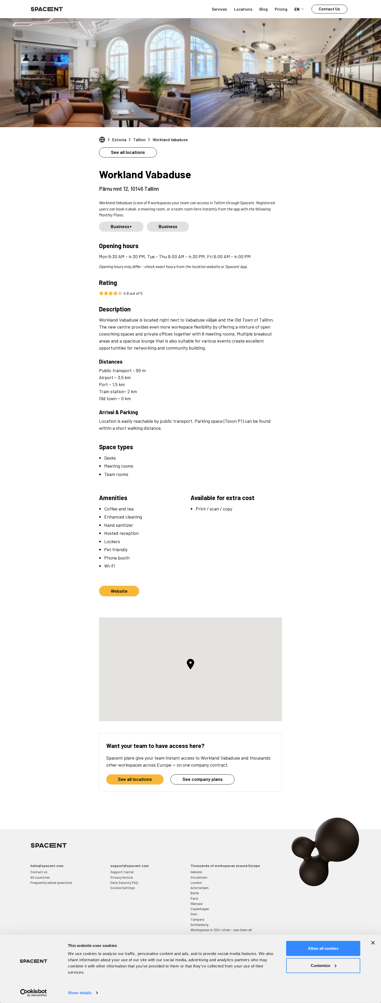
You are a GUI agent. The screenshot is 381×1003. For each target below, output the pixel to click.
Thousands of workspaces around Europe (225, 865)
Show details (79, 993)
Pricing (281, 8)
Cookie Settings (122, 887)
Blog (263, 8)
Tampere (197, 919)
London (196, 882)
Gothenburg (199, 924)
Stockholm (198, 877)
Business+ (121, 226)
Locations (243, 8)
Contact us (38, 872)
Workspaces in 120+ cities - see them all (221, 929)
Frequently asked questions (51, 882)
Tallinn (139, 139)
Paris (194, 898)
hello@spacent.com (47, 865)
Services (219, 8)
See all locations (128, 152)
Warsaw (196, 903)
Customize (320, 965)
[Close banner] (373, 943)
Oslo (193, 914)
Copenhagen (199, 908)
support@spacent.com (129, 865)
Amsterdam (199, 887)
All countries (40, 877)
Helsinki (196, 872)
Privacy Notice (121, 877)
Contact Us (329, 8)
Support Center (122, 872)
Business (168, 226)
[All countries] (102, 140)
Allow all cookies (323, 948)
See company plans (202, 779)
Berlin (194, 893)
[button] (190, 664)
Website (119, 591)
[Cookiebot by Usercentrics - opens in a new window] (33, 993)
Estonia (119, 139)
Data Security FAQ (124, 882)
